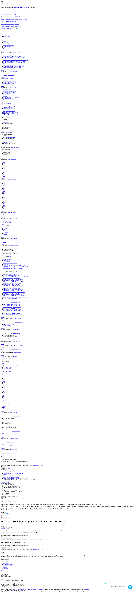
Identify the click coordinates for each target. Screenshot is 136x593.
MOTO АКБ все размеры (9, 324)
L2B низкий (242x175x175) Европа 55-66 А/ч (14, 281)
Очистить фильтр (5, 482)
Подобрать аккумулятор (6, 538)
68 (4, 194)
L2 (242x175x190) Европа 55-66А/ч (11, 278)
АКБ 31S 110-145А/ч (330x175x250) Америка (14, 265)
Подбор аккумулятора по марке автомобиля (14, 55)
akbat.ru (87, 589)
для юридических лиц (8, 75)
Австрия (5, 228)
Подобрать (3, 466)
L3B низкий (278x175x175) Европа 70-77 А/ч (14, 287)
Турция (5, 233)
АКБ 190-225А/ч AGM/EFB (10, 263)
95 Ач (4, 203)
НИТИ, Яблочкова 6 (8, 107)
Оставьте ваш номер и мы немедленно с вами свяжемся (14, 464)
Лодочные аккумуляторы (9, 139)
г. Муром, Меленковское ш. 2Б (10, 114)
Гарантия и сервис (7, 89)
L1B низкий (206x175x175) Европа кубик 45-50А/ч (15, 276)
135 (4, 164)
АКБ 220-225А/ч (7, 264)
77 (4, 198)
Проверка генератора (8, 83)
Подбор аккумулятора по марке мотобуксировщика (15, 60)
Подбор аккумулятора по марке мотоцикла (13, 57)
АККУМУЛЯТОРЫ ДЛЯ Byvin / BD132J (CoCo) (15, 478)
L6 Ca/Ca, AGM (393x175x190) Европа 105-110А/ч (15, 297)
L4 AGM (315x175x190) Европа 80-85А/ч (13, 289)
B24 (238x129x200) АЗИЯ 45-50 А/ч (12, 305)
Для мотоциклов (7, 368)
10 (4, 377)
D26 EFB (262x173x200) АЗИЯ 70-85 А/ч (13, 312)
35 (4, 186)
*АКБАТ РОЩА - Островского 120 (9, 28)
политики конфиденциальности (20, 589)
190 (4, 171)
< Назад (2, 51)
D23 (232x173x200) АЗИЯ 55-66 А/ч (12, 308)
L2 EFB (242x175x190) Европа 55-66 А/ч (13, 280)
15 (4, 383)
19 (4, 387)
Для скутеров (6, 369)
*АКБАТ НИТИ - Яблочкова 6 (8, 21)
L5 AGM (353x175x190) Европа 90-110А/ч (13, 293)
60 (4, 192)
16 (4, 384)
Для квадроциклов (7, 367)
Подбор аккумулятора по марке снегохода (13, 58)
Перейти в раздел (15, 52)
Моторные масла (7, 142)
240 (4, 176)
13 (4, 381)
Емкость (5, 509)
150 (4, 168)
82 (4, 208)
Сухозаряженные (7, 408)
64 (4, 206)
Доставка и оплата (7, 46)
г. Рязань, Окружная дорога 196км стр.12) (13, 106)
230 (4, 173)
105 (4, 183)
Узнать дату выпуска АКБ (9, 91)
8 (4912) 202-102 (4, 3)
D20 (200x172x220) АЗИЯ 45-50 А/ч (12, 307)
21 (4, 390)
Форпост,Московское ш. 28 (9, 109)
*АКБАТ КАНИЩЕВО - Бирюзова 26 (10, 24)
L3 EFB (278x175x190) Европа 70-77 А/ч (13, 285)
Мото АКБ (6, 43)
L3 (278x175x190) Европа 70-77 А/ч (12, 283)
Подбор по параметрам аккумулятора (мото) (14, 66)
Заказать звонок (4, 38)
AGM (4, 240)
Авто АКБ (5, 42)
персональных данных (37, 465)
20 (4, 388)
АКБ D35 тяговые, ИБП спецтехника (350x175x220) (16, 266)
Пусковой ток (8, 515)
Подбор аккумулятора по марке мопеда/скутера (14, 61)
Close (9, 468)
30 (4, 392)
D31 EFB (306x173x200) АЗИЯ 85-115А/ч (13, 314)
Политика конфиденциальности (11, 97)
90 (4, 202)
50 (4, 189)
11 (3, 378)
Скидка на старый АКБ (9, 92)
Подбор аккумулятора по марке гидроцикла (14, 63)
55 (4, 191)
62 (4, 205)
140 (4, 165)
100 (4, 182)
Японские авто (7, 222)
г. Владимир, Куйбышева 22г (10, 113)
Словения (5, 232)
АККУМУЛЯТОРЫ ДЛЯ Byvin (11, 477)
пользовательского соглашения (36, 589)
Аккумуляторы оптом (8, 98)
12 (4, 379)
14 (4, 382)
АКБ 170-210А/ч (7, 260)
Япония (5, 234)
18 (4, 386)
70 (4, 196)
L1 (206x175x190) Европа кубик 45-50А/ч (13, 275)
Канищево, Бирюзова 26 (9, 108)
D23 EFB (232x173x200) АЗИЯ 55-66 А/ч (13, 309)
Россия (5, 230)
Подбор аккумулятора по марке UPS (12, 67)
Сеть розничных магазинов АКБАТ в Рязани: (12, 16)
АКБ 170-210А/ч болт (8, 261)
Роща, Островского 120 (9, 111)
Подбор (5, 474)
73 (4, 207)
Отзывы (5, 96)
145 (4, 167)
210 (4, 174)
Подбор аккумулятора (8, 45)
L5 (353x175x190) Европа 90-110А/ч (12, 274)
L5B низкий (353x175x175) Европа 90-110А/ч (14, 295)
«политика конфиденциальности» (118, 591)
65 (4, 193)
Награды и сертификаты (9, 93)
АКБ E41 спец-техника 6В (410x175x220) (13, 268)
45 (4, 188)
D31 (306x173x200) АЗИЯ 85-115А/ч (12, 313)
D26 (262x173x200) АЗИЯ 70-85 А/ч (12, 310)
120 (4, 162)
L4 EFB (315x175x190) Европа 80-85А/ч (13, 290)
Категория (3, 497)
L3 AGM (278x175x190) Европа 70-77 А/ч (13, 284)
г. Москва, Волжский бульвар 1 (10, 112)
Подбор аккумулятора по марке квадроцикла (14, 62)
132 (4, 163)
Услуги (5, 47)
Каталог (5, 41)
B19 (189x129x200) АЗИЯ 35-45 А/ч (12, 304)
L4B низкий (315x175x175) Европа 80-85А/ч (14, 292)
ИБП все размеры (7, 325)
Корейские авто (7, 221)
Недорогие (6, 214)
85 (4, 201)
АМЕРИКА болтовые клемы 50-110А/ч (12, 298)
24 (4, 391)
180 (4, 169)
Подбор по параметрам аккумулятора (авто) (14, 56)
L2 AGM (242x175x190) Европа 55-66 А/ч (13, 279)
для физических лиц (8, 73)
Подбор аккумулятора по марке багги (12, 65)
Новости (5, 94)
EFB (4, 242)
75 (4, 197)
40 (4, 187)
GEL (4, 407)
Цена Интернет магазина (7, 500)
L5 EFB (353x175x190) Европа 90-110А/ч (13, 294)
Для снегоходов (7, 371)
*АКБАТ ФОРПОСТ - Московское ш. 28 (11, 26)
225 (4, 172)
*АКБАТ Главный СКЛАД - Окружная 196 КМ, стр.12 (14, 19)
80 (4, 199)
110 (4, 184)
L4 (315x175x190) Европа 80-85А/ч (11, 288)
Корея (4, 229)
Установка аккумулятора (9, 81)
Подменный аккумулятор (9, 82)
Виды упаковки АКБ (8, 99)
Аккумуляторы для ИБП (9, 137)
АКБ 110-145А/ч (7, 259)
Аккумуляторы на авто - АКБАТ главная (13, 473)
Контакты (5, 48)
